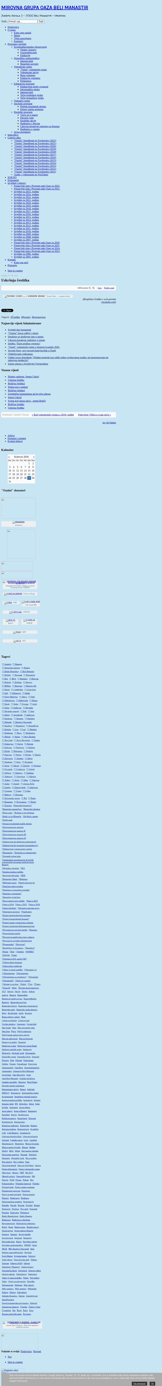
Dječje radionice (24, 1031)
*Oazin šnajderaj (9, 908)
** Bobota (6, 682)
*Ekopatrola (7, 853)
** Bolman (17, 682)
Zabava (5, 1292)
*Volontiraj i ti (30, 970)
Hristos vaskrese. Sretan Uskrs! (23, 376)
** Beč (5, 679)
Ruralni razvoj (33, 1227)
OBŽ (22, 1173)
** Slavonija (7, 758)
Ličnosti (5, 1140)
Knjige (14, 1115)
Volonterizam (7, 1285)
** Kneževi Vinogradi (22, 722)
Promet (37, 1205)
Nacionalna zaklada (29, 1151)
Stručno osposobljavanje (12, 1252)
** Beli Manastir (27, 671)
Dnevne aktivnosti (10, 1039)
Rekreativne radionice (25, 1223)
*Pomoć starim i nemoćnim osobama (17, 923)
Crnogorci (21, 1024)
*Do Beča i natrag (30, 816)
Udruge (27, 1263)
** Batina (25, 668)
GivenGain (6, 1075)
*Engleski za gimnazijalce (25, 853)
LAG (4, 1133)
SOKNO (27, 1245)
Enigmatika (30, 1053)
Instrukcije (28, 1100)
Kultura (34, 1126)
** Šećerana (18, 795)
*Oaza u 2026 (34, 904)
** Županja (7, 805)
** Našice (16, 737)
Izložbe (5, 1107)
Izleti (37, 1104)
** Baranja (17, 664)
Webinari (18, 1285)
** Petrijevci (18, 748)
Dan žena (6, 1031)
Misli (11, 1151)
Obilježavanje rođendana (20, 354)
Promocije (6, 1209)
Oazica (38, 1165)
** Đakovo (6, 795)
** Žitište (32, 802)
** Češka (27, 791)
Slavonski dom (8, 1242)
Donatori (22, 1042)
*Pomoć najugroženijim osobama (16, 915)
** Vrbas (24, 780)
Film (12, 1060)
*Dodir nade (7, 820)
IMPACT (5, 1093)
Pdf (33, 1176)
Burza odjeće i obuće (11, 1017)
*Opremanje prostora (11, 912)
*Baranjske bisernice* (22, 805)
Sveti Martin (7, 1256)
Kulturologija (23, 1129)
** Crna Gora (30, 690)
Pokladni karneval (23, 1184)
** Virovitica (19, 776)
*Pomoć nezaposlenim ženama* (15, 919)
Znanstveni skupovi (10, 1307)
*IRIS (22, 875)
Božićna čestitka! (16, 383)
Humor (23, 1089)
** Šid (24, 798)
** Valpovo (17, 773)
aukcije (5, 995)
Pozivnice (26, 1191)
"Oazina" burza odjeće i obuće (23, 333)
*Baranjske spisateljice (12, 809)
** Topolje (25, 766)
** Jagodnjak (16, 715)
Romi (10, 1227)
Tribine (34, 1260)
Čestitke (16, 317)
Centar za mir (23, 1020)
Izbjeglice (23, 1104)
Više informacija (139, 1384)
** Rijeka (27, 755)
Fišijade (18, 1060)
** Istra (31, 711)
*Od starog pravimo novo (28, 908)
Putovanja (14, 1213)
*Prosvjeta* (20, 944)
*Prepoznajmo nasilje (11, 933)
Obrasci (15, 1173)
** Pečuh (6, 751)
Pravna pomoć (29, 1194)
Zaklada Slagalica (9, 1296)
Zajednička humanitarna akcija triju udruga (29, 394)
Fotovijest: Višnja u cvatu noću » (94, 414)
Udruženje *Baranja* (11, 1267)
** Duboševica (8, 700)
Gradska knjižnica (27, 1078)
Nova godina (31, 1158)
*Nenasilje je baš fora (11, 897)
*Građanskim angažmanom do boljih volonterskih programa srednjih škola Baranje (18, 862)
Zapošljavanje (8, 1300)
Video (4, 1281)
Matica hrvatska (32, 1144)
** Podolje (28, 751)
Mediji (5, 1151)
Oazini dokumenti (9, 1169)
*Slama (5, 952)
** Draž (31, 697)
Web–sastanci (8, 1289)
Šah (14, 1310)
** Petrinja (30, 748)
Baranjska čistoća (9, 1006)
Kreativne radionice (10, 1126)
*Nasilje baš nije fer (26, 883)
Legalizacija (25, 1133)
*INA (22, 868)
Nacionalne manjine (10, 1155)
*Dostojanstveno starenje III (14, 834)
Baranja (12, 995)
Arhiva (11, 435)
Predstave (25, 1198)
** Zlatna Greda (19, 787)
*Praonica (33, 930)
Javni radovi (7, 1111)
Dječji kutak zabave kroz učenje (15, 1035)
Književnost (23, 1115)
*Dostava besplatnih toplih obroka (17, 824)
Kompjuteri (22, 1118)
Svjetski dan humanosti (19, 329)
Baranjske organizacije (28, 1006)
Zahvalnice (22, 1292)
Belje (4, 1013)
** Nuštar (35, 740)
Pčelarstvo (24, 1213)
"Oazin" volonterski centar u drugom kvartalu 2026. (34, 347)
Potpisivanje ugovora (11, 1191)
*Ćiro (30, 984)
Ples (32, 1180)
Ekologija (6, 1053)
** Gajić (33, 704)
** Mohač (6, 737)
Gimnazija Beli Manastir (23, 1071)
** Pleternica (16, 751)
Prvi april (24, 1209)
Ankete (32, 991)
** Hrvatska (28, 708)
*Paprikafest (26, 912)
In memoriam (7, 1097)
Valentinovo (21, 1274)
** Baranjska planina (11, 668)
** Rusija (36, 755)
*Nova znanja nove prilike (13, 901)
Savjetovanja (7, 1238)
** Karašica (30, 719)
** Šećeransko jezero (11, 798)
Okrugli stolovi (8, 1176)
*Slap (11, 952)
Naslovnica (26, 1351)
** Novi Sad (7, 740)
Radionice (6, 1220)
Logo (26, 1140)
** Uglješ (30, 769)
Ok (152, 1384)
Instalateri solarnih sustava (25, 1097)
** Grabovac (16, 708)
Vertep (25, 1278)
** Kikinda (7, 722)
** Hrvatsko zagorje (10, 711)
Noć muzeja (7, 1162)
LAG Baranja (13, 1133)
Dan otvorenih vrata (26, 1028)
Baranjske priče (8, 1010)
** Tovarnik (7, 769)
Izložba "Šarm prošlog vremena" (24, 343)
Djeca (13, 1031)
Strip (32, 1249)
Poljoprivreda (8, 1187)
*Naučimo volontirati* (12, 894)
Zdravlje (33, 1303)
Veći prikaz (34, 1278)
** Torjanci (36, 766)
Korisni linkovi (15, 441)
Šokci (25, 1310)
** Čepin (17, 791)
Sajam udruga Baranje (23, 1231)
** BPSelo (6, 686)
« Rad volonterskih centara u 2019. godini (53, 414)
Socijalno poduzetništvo (12, 1245)
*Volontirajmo (22, 973)
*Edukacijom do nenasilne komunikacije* (20, 845)
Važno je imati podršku (12, 1278)
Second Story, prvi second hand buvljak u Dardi (32, 350)
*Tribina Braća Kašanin (12, 962)
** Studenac (7, 762)
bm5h (21, 1013)
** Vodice (6, 780)
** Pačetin (28, 744)
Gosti (28, 1075)
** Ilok (23, 711)
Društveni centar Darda (27, 1046)
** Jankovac (29, 715)
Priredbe (5, 1205)
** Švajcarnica (20, 802)
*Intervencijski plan (10, 875)
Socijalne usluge (30, 1242)
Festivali (35, 1057)
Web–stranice (20, 1289)
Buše (23, 1017)
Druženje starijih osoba (12, 1049)
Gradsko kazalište (9, 1082)
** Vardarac (29, 773)
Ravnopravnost (8, 1223)
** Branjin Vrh (30, 686)
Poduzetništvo (8, 1184)
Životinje (27, 1314)
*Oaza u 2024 (8, 904)
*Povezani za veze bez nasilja (14, 930)
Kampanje (32, 1111)
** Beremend (29, 675)
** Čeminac (7, 791)
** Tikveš (15, 766)
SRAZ (4, 1249)
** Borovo (27, 682)
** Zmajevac (32, 787)
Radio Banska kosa (10, 1216)
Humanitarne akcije (10, 1089)
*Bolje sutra (7, 813)
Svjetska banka (20, 1256)
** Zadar (5, 784)
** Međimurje (29, 733)
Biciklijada (12, 1013)
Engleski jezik (18, 1053)
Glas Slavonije (18, 1075)
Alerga (24, 991)
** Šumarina (7, 802)
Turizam (5, 1263)
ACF (4, 991)
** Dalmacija (15, 693)
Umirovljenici (27, 1267)
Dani (14, 1028)
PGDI (12, 1180)
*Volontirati (33, 977)
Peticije (5, 1180)
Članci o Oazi (34, 1307)
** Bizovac (34, 679)
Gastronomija (7, 1068)
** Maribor (32, 729)
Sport (34, 1245)
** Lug (15, 729)
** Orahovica (7, 744)
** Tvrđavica (19, 769)
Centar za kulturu (9, 1020)
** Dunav (33, 700)
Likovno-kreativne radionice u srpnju (26, 340)
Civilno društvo (9, 1024)
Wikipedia (32, 1289)
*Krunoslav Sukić (9, 879)
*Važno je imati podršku (12, 970)
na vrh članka (109, 422)
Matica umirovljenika (11, 1147)
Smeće (19, 1242)
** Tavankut (27, 762)
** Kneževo (7, 726)
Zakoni (22, 1296)
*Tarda (14, 955)
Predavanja (15, 1198)
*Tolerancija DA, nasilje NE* (14, 959)
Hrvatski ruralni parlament (13, 1086)
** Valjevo (6, 773)
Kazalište (6, 1115)
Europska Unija (24, 1057)
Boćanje (28, 1013)
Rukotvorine (19, 1227)
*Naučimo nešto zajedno (12, 886)
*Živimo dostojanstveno (28, 988)
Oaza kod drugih (9, 1165)
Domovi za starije (9, 1042)
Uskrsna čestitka (16, 380)
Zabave (12, 1292)
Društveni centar (9, 1046)
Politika (35, 1184)
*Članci (37, 984)
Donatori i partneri (17, 438)
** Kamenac (7, 719)
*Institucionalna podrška (12, 872)
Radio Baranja (26, 1216)
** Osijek (19, 744)
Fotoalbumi (22, 1064)
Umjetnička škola (9, 1271)
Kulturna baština (9, 1129)
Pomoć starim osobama (24, 1187)
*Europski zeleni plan (11, 856)
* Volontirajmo (8, 973)
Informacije (16, 1093)
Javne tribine (24, 1107)
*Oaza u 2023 (32, 901)
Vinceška (31, 1281)
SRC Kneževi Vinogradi (18, 1249)
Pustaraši (33, 1209)
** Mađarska (7, 733)
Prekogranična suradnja (12, 1202)
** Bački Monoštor (10, 671)
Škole (19, 1310)
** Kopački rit (32, 726)
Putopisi (5, 1213)
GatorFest (19, 1068)
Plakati (26, 1180)
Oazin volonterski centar (29, 1169)
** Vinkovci (7, 776)
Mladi (17, 1151)
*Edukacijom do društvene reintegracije (19, 842)
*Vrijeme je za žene (10, 984)
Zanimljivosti (32, 1296)
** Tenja (5, 766)
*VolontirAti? (8, 981)
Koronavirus (39, 317)
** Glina (5, 708)
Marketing (19, 1144)
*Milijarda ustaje (9, 883)
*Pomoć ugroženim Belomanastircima (18, 926)
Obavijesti (6, 1173)
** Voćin (15, 780)
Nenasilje (6, 1158)
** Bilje (12, 679)
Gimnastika (7, 1071)
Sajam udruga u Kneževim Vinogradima (28, 363)
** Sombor (18, 758)
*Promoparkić (8, 944)
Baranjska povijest (18, 1002)
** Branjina (17, 686)
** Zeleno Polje (27, 784)
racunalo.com (108, 302)
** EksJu (6, 704)
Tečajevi (31, 1256)
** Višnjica (31, 776)
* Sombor (20, 952)
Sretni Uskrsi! (15, 397)
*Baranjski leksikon (31, 809)
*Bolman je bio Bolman (24, 813)
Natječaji (33, 1155)
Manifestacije (8, 1144)
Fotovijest (32, 1064)
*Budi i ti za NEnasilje (11, 816)
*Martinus (23, 879)
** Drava (23, 697)
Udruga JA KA (16, 1263)
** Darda (26, 693)
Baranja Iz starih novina (12, 999)
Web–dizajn (29, 1285)
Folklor (5, 1064)
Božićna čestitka (16, 404)
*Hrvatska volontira (10, 868)
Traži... (4, 21)
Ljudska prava (16, 1140)
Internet (37, 1100)
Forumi (12, 1064)
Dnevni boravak (26, 1039)
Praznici (26, 317)
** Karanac (18, 719)
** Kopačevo (19, 726)
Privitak (21, 1205)
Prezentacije (28, 1202)
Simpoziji (27, 1238)
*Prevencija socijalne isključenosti (17, 941)
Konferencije (7, 1122)
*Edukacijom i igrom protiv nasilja (17, 849)
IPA (16, 1104)
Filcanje (5, 1060)
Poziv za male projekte (11, 1194)
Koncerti (32, 1118)
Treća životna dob (21, 1260)
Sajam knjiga (7, 1231)
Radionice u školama (21, 1220)
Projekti (29, 1205)
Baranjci (5, 1002)
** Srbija (28, 758)
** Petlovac (7, 748)
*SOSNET (29, 952)
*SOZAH (6, 955)
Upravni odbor (34, 1271)
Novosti (37, 1351)
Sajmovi (5, 1234)
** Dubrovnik (22, 700)
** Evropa (24, 704)
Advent (10, 991)
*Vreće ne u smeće (23, 981)
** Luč (23, 729)
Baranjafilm (22, 995)
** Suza (17, 762)
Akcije (17, 991)
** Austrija (6, 664)
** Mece (18, 733)
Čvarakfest (6, 1310)
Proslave (15, 1209)
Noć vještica (18, 1162)
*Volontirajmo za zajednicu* (14, 977)
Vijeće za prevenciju (17, 1281)
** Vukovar (34, 780)
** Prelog (17, 755)
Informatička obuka (30, 1093)
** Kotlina (6, 729)
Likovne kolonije (30, 1136)
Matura (25, 1147)
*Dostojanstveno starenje (13, 827)
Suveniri (28, 1252)
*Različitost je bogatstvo (12, 948)
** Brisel (6, 690)
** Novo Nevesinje (22, 740)
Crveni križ (31, 1024)
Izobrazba (13, 1107)
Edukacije (27, 1049)
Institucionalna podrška (12, 1100)
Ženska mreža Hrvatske (12, 1314)
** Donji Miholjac (10, 697)
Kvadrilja (34, 1129)
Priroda (13, 1205)
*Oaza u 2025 (21, 904)
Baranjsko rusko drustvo (26, 1010)
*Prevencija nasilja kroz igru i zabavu (18, 937)
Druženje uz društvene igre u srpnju (26, 336)
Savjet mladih (25, 1234)
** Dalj (5, 693)
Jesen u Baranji (20, 1111)
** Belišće (6, 675)
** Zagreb (15, 784)
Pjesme (19, 1180)
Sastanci (13, 1234)
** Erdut (14, 704)
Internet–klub (8, 1104)
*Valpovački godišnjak (12, 966)
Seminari (18, 1238)
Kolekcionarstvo (9, 1118)
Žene (31, 1310)
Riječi (4, 1227)
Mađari (32, 1147)
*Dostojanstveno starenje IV (14, 838)
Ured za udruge (8, 1274)
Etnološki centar (9, 1057)
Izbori (31, 1104)
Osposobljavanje (23, 1176)
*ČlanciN (6, 988)
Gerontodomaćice (31, 1068)
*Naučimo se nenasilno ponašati (16, 890)
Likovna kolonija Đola (12, 1136)
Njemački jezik (17, 1158)
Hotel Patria (32, 1082)
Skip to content (15, 270)
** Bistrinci (22, 679)
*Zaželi (23, 984)
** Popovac (7, 755)
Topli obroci (7, 1260)
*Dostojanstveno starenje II (13, 831)
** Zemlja (6, 787)
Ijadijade (31, 1089)
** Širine (32, 798)
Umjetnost (22, 1271)
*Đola (14, 988)
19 (17, 474)
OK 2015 (29, 1173)
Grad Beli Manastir (10, 1078)
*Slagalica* (30, 948)
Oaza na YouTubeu (25, 1165)
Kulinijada (24, 1126)
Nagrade (24, 1155)
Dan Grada (6, 1028)
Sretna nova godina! (18, 387)
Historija (22, 1082)
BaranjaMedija (30, 999)
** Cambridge (17, 690)
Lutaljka (33, 1140)
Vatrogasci (32, 1274)
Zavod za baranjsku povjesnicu (15, 1303)
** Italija (6, 715)
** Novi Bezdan (28, 737)
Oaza (27, 1162)
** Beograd (17, 675)
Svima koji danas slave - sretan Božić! (27, 400)
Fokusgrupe (28, 1060)
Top (10, 1356)
